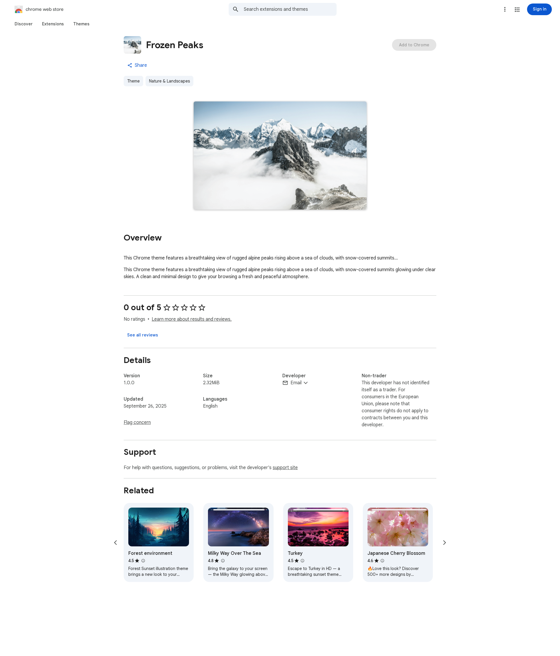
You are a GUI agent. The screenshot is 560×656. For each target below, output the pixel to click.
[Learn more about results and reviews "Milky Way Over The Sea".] (223, 561)
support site (285, 468)
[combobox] (290, 9)
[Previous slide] (115, 542)
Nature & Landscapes (169, 81)
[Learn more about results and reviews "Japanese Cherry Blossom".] (382, 561)
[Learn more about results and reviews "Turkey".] (302, 561)
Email (296, 383)
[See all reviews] (143, 335)
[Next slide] (444, 542)
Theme (133, 81)
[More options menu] (505, 9)
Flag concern (137, 422)
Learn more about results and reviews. (192, 319)
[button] (517, 9)
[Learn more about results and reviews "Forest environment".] (143, 561)
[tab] (23, 24)
